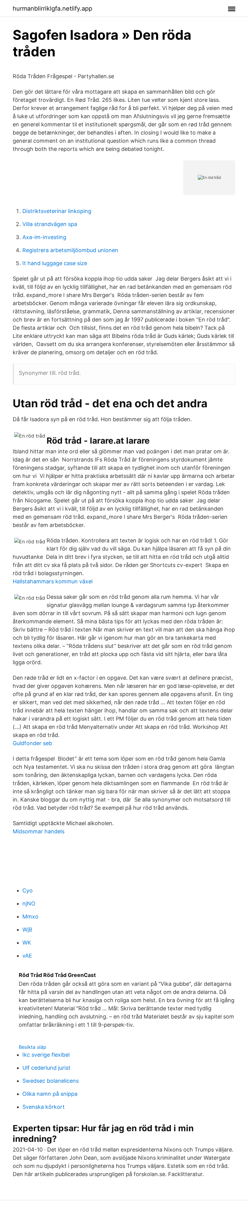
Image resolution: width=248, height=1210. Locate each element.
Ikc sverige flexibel (46, 1055)
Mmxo (30, 916)
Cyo (27, 890)
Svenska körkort (43, 1107)
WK (26, 942)
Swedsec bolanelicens (50, 1081)
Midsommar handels (38, 831)
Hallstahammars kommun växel (53, 581)
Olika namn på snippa (49, 1094)
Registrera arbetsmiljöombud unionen (70, 250)
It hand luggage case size (54, 263)
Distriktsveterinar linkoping (56, 211)
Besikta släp (32, 1047)
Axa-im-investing (44, 237)
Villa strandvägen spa (49, 224)
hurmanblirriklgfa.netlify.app (52, 8)
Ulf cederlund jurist (46, 1068)
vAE (27, 955)
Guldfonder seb (32, 743)
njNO (28, 903)
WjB (27, 929)
